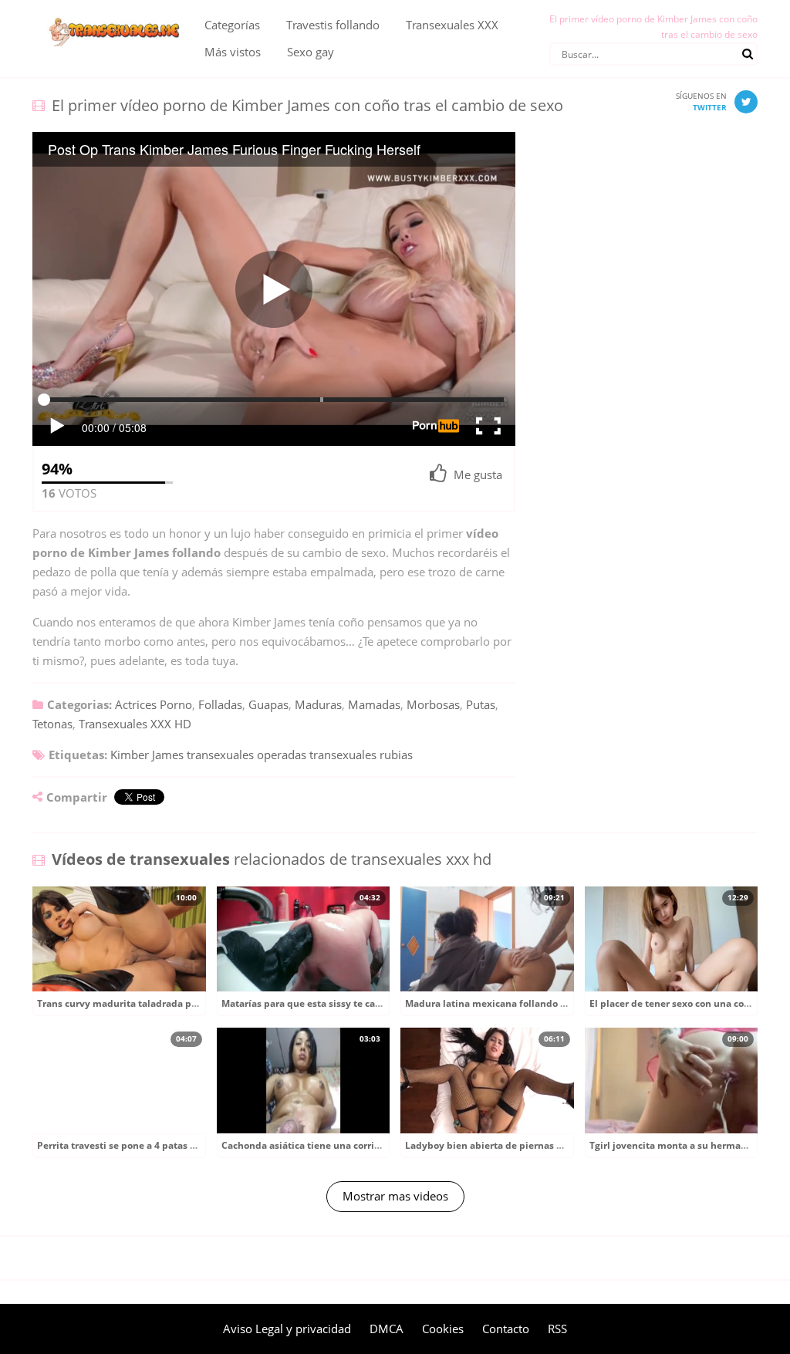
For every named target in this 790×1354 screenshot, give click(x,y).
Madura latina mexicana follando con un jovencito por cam (540, 1003)
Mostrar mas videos (395, 1196)
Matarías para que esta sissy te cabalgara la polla (333, 1003)
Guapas (268, 704)
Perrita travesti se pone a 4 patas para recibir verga (154, 1145)
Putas (480, 704)
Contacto (505, 1328)
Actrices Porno (153, 704)
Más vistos (232, 51)
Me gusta (478, 474)
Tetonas (52, 723)
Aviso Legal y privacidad (287, 1328)
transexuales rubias (361, 754)
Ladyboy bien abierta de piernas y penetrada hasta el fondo (542, 1145)
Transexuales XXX (452, 24)
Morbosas (433, 704)
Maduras (318, 704)
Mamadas (374, 704)
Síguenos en (701, 101)
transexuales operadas (246, 754)
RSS (557, 1328)
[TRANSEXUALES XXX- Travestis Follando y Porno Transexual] (106, 11)
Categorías (232, 24)
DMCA (386, 1328)
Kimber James (147, 754)
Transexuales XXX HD (135, 723)
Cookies (443, 1328)
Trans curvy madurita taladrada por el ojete (137, 1003)
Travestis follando (333, 24)
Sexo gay (310, 51)
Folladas (220, 704)
